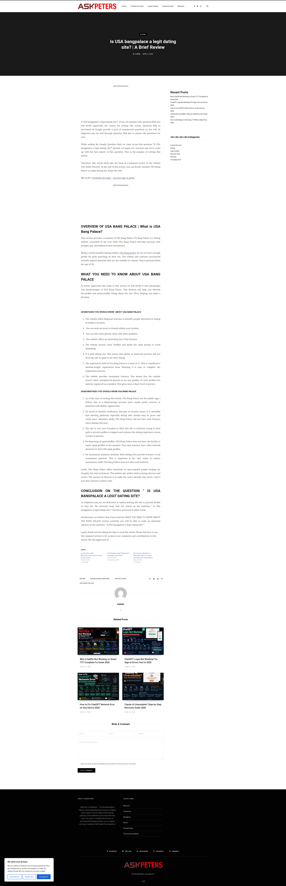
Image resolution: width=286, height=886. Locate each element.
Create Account (175, 145)
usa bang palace (87, 583)
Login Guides (174, 151)
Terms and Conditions (131, 834)
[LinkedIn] (158, 578)
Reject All (29, 877)
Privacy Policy (128, 828)
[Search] (206, 6)
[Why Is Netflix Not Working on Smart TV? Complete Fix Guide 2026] (98, 641)
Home (125, 823)
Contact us (127, 811)
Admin (137, 54)
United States (120, 578)
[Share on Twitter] (66, 97)
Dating (143, 34)
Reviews (173, 157)
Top (143, 881)
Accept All (43, 877)
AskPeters (140, 874)
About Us (126, 806)
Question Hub (175, 154)
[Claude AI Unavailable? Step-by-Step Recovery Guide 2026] (143, 686)
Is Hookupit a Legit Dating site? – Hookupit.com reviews (118, 554)
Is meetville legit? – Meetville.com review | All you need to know (91, 555)
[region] (29, 870)
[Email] (66, 109)
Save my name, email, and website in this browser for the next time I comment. (108, 764)
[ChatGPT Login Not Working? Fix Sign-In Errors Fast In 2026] (143, 641)
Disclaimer (127, 817)
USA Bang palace (128, 252)
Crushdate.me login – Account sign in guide (113, 177)
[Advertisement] (120, 103)
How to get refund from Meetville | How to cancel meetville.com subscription (142, 555)
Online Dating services (100, 578)
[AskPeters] (97, 6)
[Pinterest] (66, 103)
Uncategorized (175, 160)
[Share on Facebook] (66, 91)
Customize (14, 877)
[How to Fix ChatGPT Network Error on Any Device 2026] (98, 686)
